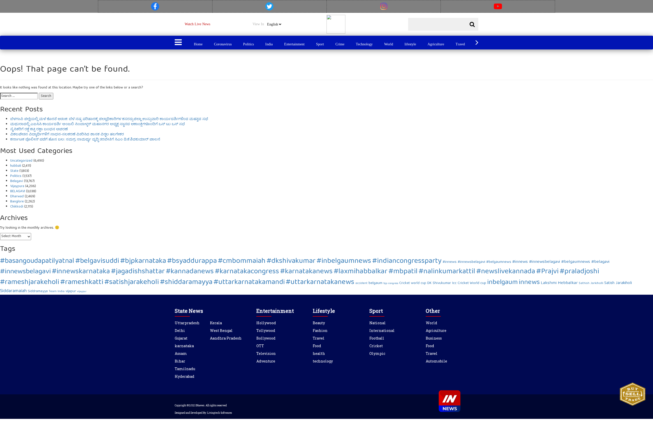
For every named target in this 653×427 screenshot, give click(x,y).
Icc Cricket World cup (469, 283)
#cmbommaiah (242, 261)
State (14, 171)
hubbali (15, 166)
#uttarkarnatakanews (320, 282)
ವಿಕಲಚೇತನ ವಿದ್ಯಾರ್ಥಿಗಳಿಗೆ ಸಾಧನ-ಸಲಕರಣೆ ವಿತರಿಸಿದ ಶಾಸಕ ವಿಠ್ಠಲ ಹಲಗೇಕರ (67, 135)
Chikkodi (16, 207)
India (269, 44)
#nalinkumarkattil (447, 271)
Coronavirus (223, 44)
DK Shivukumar (439, 283)
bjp (385, 283)
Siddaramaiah (13, 291)
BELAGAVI (17, 191)
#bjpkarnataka (143, 261)
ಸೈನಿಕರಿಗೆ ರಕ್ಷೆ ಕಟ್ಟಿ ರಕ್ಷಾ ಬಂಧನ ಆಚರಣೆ (39, 129)
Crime (339, 44)
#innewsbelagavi (25, 272)
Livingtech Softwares (219, 413)
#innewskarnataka (81, 271)
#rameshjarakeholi (29, 282)
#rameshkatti (81, 282)
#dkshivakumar (291, 261)
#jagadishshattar (138, 271)
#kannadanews (190, 271)
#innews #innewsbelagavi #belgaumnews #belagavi (560, 262)
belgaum (375, 283)
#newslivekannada (505, 271)
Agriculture (436, 44)
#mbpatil (403, 271)
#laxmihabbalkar (360, 271)
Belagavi (16, 181)
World (388, 44)
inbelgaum (502, 283)
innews (529, 283)
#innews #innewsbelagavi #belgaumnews (477, 262)
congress (393, 283)
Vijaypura (17, 186)
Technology (364, 44)
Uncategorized (21, 161)
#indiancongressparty (407, 261)
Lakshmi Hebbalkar (559, 283)
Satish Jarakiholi (618, 283)
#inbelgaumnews (344, 261)
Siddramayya (38, 291)
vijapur (71, 291)
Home (198, 44)
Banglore (17, 202)
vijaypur (81, 291)
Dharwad (17, 196)
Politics (248, 44)
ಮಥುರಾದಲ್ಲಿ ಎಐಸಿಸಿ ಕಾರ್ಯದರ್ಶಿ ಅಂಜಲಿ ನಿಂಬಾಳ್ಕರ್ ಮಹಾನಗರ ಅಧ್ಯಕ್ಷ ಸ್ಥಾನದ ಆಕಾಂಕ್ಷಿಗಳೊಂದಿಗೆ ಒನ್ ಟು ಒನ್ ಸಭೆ (97, 124)
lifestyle (410, 44)
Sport (320, 44)
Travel (460, 44)
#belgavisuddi (97, 261)
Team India (57, 291)
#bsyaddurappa (192, 261)
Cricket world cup (412, 283)
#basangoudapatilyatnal (37, 261)
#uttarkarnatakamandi (249, 282)
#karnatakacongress (247, 271)
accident (361, 283)
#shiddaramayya (186, 282)
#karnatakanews (306, 271)
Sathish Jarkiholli (591, 283)
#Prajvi (547, 271)
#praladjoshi (579, 271)
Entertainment (294, 44)
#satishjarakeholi (131, 282)
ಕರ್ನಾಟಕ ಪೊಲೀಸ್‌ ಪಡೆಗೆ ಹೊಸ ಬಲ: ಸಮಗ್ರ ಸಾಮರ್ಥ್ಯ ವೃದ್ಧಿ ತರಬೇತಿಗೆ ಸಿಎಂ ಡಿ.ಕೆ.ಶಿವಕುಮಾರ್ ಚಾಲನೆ (85, 140)
